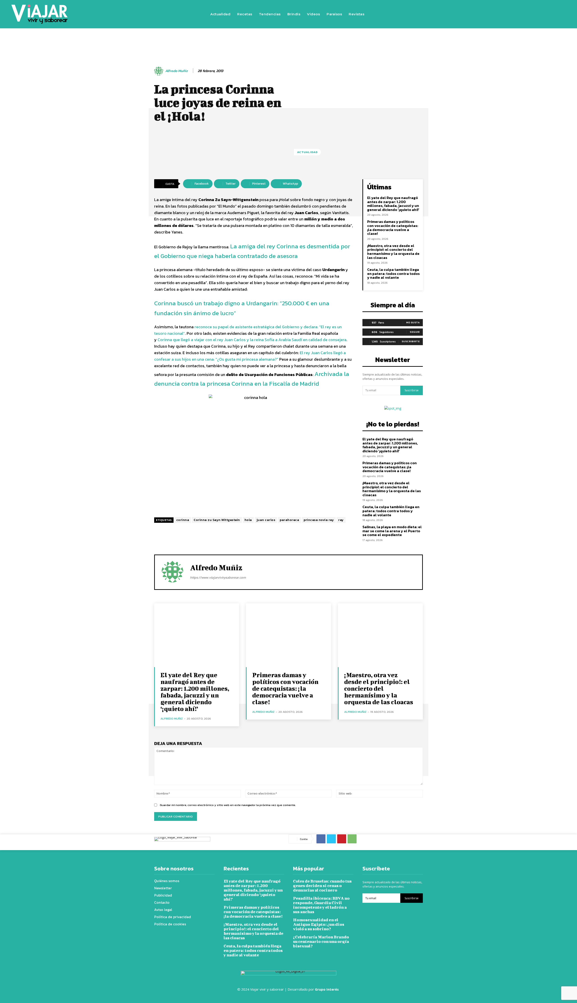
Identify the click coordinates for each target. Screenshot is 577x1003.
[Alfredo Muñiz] (159, 70)
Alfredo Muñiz (176, 71)
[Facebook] (471, 14)
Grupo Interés (327, 989)
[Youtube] (512, 14)
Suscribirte (411, 341)
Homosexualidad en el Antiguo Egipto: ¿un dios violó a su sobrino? (318, 924)
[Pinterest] (341, 838)
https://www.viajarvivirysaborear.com (218, 577)
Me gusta (413, 322)
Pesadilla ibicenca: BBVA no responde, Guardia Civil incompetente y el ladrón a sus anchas (321, 905)
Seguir (415, 332)
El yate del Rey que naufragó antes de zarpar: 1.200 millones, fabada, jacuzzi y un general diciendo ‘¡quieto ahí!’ (393, 203)
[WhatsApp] (352, 838)
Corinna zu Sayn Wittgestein (217, 520)
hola (248, 520)
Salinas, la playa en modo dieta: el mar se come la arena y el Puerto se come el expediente (392, 530)
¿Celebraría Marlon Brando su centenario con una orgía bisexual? (321, 941)
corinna (182, 520)
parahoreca (289, 520)
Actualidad (307, 152)
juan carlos (265, 520)
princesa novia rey (319, 520)
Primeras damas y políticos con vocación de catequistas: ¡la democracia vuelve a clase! (392, 227)
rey (341, 520)
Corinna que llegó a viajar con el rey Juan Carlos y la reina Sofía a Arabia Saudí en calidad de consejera (252, 340)
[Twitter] (498, 14)
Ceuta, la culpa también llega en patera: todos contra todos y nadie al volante (393, 273)
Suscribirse (412, 390)
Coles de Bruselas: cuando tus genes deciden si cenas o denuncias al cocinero (322, 885)
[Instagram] (485, 14)
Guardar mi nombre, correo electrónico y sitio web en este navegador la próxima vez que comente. (228, 805)
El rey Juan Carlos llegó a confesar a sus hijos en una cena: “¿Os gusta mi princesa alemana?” (250, 356)
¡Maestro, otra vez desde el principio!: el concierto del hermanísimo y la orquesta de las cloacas (393, 251)
